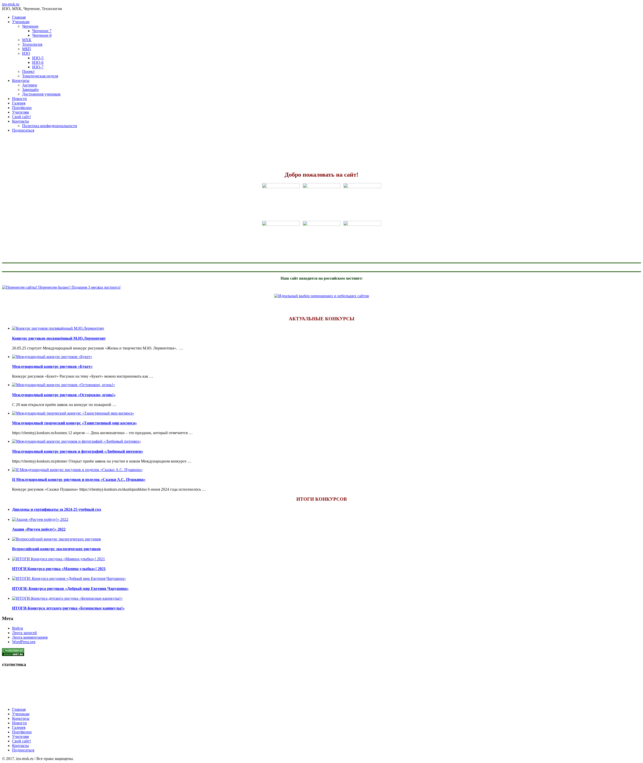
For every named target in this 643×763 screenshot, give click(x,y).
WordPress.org (23, 642)
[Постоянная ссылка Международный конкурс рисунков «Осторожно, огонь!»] (63, 385)
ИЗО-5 (37, 58)
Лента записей (24, 633)
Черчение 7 (41, 31)
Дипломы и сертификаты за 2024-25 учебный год (56, 509)
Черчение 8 (41, 35)
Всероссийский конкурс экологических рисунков (56, 549)
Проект (28, 71)
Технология (32, 44)
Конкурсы (20, 80)
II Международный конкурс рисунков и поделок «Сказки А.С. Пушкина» (78, 479)
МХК (26, 40)
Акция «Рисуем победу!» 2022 (39, 529)
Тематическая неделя (40, 76)
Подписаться (23, 130)
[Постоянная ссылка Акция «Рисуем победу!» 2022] (40, 519)
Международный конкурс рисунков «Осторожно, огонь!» (64, 395)
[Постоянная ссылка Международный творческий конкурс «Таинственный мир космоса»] (73, 413)
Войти (17, 628)
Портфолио (22, 108)
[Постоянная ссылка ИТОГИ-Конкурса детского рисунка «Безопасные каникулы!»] (67, 598)
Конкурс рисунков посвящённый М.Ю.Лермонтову (59, 338)
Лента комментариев (30, 637)
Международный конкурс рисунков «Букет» (52, 366)
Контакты (20, 121)
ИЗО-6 (37, 62)
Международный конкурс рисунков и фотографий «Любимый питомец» (77, 451)
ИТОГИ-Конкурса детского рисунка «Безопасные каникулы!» (68, 608)
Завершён (30, 89)
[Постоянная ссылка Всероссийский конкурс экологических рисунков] (56, 539)
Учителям (20, 112)
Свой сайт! (21, 117)
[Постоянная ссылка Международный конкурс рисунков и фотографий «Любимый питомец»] (76, 441)
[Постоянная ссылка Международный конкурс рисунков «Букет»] (52, 356)
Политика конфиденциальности (49, 126)
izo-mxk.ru (10, 4)
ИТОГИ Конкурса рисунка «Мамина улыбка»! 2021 (59, 569)
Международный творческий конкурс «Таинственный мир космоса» (74, 423)
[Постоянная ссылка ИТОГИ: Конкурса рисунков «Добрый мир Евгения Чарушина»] (69, 578)
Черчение (30, 26)
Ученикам (20, 22)
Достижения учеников (41, 94)
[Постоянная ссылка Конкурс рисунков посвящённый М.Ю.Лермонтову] (58, 328)
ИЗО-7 (37, 67)
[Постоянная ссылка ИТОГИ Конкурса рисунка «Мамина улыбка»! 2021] (58, 559)
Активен (29, 85)
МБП (26, 49)
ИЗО (26, 53)
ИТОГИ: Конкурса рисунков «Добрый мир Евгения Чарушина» (70, 588)
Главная (19, 17)
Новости (19, 98)
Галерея (18, 103)
